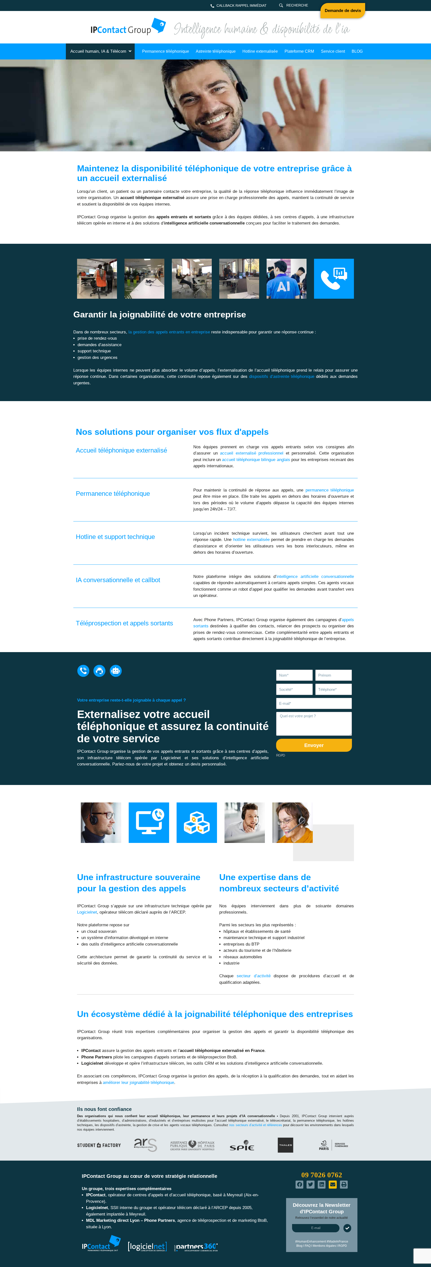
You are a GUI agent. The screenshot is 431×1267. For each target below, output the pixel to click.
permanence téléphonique (330, 490)
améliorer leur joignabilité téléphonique (138, 1082)
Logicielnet (87, 912)
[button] (82, 1145)
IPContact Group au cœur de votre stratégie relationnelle (149, 1176)
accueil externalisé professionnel (251, 453)
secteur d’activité (254, 976)
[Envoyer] (347, 1228)
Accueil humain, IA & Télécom (98, 51)
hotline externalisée (251, 539)
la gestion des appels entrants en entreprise (169, 332)
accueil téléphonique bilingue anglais (256, 459)
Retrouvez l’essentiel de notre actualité (321, 1218)
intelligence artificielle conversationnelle (315, 576)
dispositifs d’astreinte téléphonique (282, 376)
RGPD (280, 755)
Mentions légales (324, 1246)
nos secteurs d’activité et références (255, 1125)
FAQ (308, 1246)
